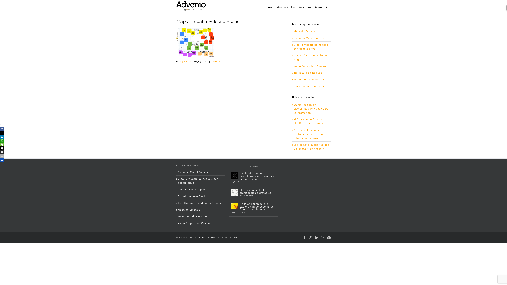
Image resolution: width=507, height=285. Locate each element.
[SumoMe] (2, 160)
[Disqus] (229, 97)
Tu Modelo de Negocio (308, 73)
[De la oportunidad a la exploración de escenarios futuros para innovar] (234, 206)
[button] (326, 6)
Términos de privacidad (209, 237)
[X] (2, 133)
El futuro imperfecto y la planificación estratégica (255, 191)
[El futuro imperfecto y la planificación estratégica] (234, 192)
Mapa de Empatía (305, 31)
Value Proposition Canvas (310, 66)
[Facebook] (2, 129)
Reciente (253, 166)
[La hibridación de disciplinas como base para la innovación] (234, 175)
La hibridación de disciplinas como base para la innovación (311, 108)
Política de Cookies (230, 237)
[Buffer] (2, 152)
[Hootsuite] (2, 148)
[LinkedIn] (2, 137)
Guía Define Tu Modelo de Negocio (200, 203)
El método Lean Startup (309, 79)
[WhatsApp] (2, 140)
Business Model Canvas (309, 38)
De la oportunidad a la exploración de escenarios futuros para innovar (311, 134)
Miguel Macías (186, 62)
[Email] (2, 156)
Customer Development (309, 86)
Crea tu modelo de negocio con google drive (198, 180)
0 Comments (216, 62)
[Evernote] (2, 144)
